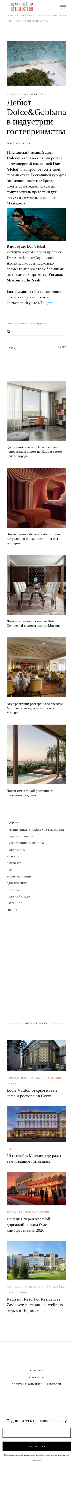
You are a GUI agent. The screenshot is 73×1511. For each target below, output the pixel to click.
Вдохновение (17, 883)
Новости (26, 15)
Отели (11, 870)
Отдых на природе (20, 836)
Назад (11, 348)
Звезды (12, 1212)
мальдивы (40, 323)
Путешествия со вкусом (25, 843)
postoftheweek (18, 323)
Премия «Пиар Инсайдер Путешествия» (36, 829)
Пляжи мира (16, 849)
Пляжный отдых (19, 896)
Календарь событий (34, 1212)
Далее (62, 347)
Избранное (14, 903)
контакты (36, 1377)
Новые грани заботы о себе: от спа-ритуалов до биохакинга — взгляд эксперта (33, 538)
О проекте (14, 863)
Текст (18, 143)
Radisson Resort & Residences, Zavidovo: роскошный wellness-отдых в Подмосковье (35, 1305)
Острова (13, 890)
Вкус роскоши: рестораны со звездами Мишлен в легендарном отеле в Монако (35, 708)
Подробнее (37, 1460)
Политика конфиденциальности (36, 1384)
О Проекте (36, 1370)
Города (12, 910)
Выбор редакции (19, 876)
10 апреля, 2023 (34, 94)
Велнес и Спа (16, 1287)
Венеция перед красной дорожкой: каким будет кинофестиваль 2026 (28, 1225)
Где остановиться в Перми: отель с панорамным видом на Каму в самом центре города (34, 451)
